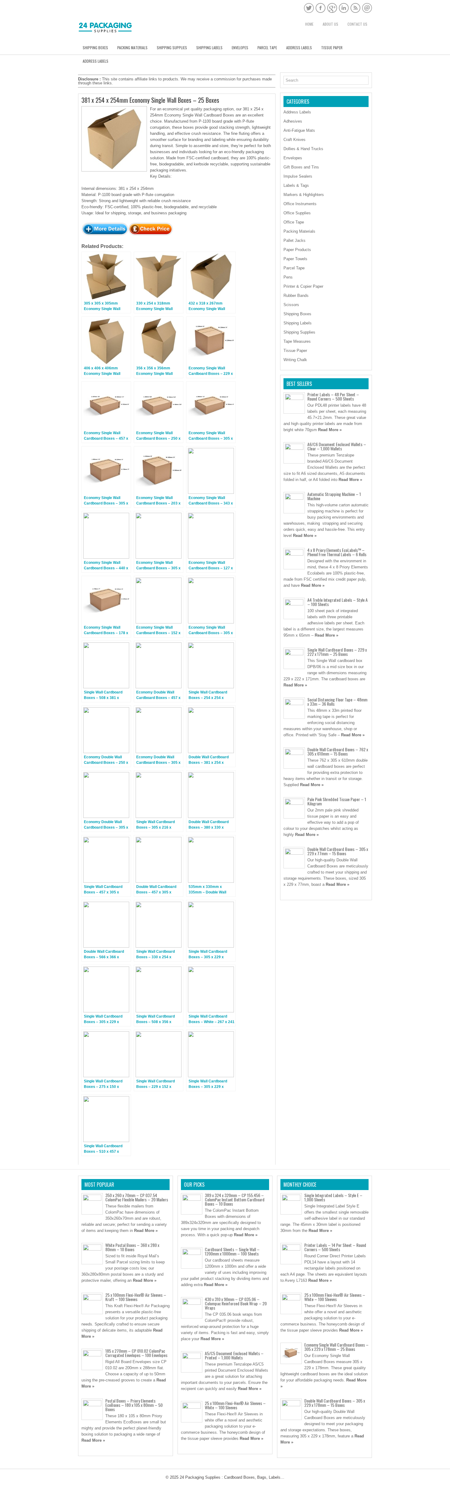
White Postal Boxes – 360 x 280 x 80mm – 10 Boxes (132, 1247)
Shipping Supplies (172, 47)
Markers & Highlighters (303, 194)
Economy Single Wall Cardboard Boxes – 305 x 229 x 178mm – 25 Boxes (336, 1346)
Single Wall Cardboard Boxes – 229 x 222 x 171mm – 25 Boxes (337, 651)
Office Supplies (297, 213)
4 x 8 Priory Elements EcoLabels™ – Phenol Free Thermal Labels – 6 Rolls (336, 552)
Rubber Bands (296, 295)
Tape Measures (297, 341)
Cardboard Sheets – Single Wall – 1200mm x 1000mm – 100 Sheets (232, 1251)
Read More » (330, 429)
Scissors (291, 304)
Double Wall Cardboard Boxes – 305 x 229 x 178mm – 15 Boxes (334, 1402)
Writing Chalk (295, 359)
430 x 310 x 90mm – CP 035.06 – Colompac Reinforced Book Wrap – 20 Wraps (236, 1303)
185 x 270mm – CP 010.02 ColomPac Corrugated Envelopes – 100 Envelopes (136, 1353)
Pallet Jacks (294, 240)
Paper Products (297, 249)
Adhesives (292, 121)
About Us (330, 24)
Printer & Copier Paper (303, 286)
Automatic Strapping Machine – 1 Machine (334, 496)
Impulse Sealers (297, 176)
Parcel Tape (267, 47)
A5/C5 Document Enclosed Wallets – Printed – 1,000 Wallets (234, 1355)
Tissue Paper (332, 47)
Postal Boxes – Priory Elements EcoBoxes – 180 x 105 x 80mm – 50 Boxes (134, 1404)
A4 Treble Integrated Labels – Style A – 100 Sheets (337, 602)
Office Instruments (300, 204)
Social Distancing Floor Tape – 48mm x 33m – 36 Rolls (337, 701)
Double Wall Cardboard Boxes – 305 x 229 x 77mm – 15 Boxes (337, 851)
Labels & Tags (296, 185)
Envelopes (240, 47)
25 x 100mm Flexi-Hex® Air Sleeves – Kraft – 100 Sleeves (135, 1297)
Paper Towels (295, 259)
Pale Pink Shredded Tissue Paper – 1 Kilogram (336, 801)
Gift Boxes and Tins (301, 167)
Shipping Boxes (95, 47)
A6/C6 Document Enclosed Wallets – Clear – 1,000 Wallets (336, 446)
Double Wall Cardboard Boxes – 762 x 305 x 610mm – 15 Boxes (337, 751)
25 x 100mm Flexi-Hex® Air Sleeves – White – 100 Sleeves (235, 1405)
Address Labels (299, 47)
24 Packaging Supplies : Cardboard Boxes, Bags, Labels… (232, 1477)
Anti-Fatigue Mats (299, 130)
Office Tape (293, 222)
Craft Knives (294, 139)
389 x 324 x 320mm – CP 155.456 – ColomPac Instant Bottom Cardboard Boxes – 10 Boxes (234, 1199)
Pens (288, 277)
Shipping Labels (209, 47)
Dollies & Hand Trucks (303, 148)
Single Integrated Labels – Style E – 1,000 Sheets (333, 1197)
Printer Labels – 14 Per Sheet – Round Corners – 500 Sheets (335, 1247)
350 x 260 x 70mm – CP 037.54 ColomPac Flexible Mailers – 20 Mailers (136, 1197)
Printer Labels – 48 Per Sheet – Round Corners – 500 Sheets (333, 396)
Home (309, 24)
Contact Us (357, 24)
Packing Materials (132, 47)
